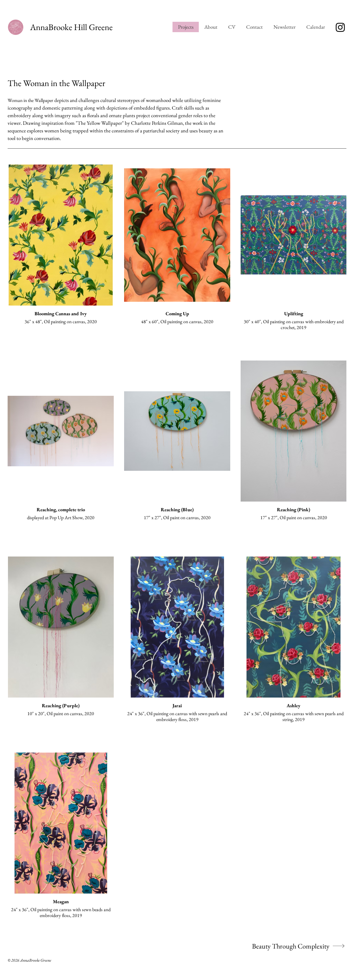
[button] (315, 27)
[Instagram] (340, 27)
